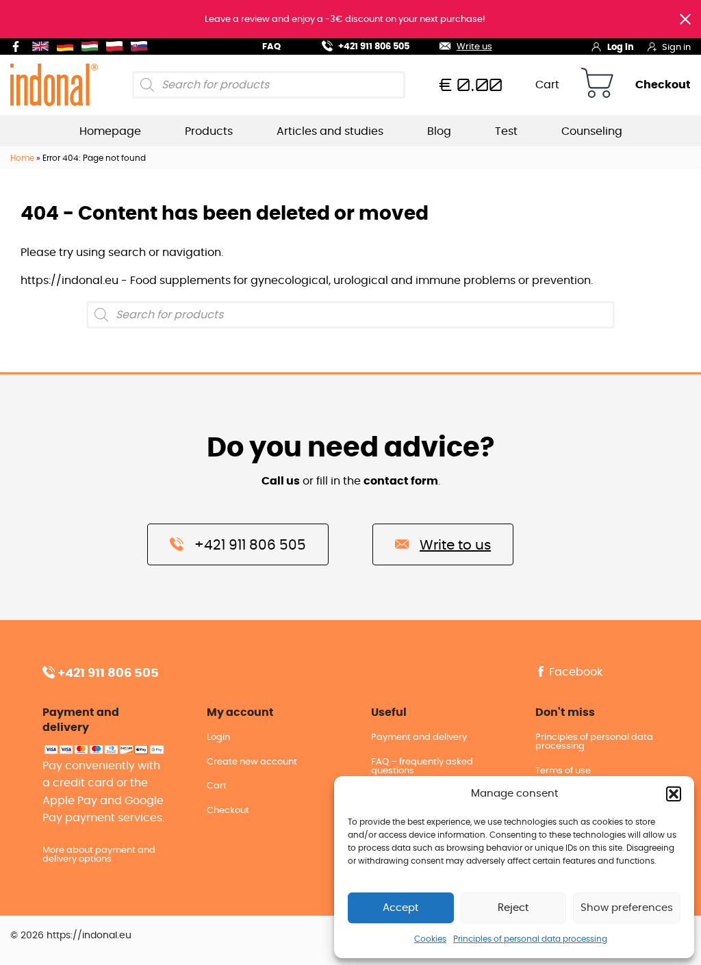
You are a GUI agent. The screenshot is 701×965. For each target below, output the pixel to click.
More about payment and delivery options (98, 855)
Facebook (574, 672)
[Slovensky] (142, 46)
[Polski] (117, 46)
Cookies (430, 939)
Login (218, 737)
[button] (673, 794)
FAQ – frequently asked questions (422, 766)
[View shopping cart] (597, 85)
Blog (439, 131)
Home (22, 158)
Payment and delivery (419, 737)
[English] (43, 46)
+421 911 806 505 (373, 46)
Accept (400, 908)
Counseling (591, 131)
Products (209, 131)
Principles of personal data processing (530, 939)
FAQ (271, 46)
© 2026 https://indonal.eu (70, 935)
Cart (547, 84)
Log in (620, 47)
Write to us (455, 545)
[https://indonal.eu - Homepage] (54, 84)
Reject (513, 908)
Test (506, 131)
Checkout (663, 84)
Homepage (110, 131)
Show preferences (627, 908)
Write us (474, 46)
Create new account (252, 762)
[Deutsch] (68, 46)
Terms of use (563, 771)
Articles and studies (330, 131)
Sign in (676, 47)
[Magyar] (92, 46)
